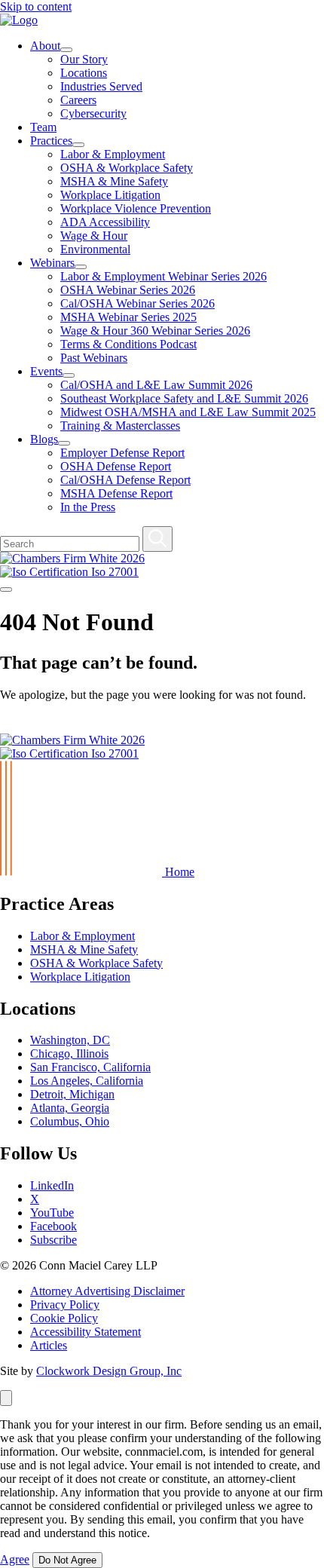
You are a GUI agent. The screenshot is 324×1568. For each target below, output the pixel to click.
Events (46, 371)
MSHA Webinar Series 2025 (128, 317)
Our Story (84, 59)
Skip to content (36, 6)
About (45, 45)
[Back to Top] (7, 726)
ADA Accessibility (105, 222)
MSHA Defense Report (116, 493)
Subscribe (53, 1239)
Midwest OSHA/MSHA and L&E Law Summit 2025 (188, 412)
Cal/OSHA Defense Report (125, 479)
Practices (51, 140)
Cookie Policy (64, 1318)
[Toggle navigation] (6, 589)
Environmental (95, 249)
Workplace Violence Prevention (135, 208)
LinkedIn (52, 1185)
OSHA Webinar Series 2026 (127, 289)
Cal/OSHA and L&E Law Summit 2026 (156, 384)
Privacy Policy (64, 1304)
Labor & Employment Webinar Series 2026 (163, 276)
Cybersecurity (93, 113)
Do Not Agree (67, 1560)
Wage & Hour (93, 235)
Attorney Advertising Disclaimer (107, 1291)
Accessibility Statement (85, 1331)
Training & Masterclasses (120, 425)
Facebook (53, 1226)
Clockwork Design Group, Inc (109, 1370)
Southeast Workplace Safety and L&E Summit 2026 (184, 398)
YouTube (52, 1212)
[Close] (6, 1398)
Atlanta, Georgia (69, 1107)
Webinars (52, 262)
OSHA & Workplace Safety (126, 167)
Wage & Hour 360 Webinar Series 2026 (155, 330)
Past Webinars (93, 357)
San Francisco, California (90, 1067)
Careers (78, 99)
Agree (14, 1559)
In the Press (87, 507)
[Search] (157, 539)
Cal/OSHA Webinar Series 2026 (137, 303)
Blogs (44, 439)
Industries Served (101, 86)
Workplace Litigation (110, 194)
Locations (83, 72)
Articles (48, 1345)
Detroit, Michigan (72, 1094)
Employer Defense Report (122, 452)
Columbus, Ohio (69, 1121)
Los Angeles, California (86, 1080)
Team (43, 127)
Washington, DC (70, 1040)
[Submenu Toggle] (66, 49)
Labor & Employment (112, 154)
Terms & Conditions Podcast (128, 344)
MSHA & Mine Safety (114, 181)
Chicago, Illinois (69, 1053)
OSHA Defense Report (115, 466)
